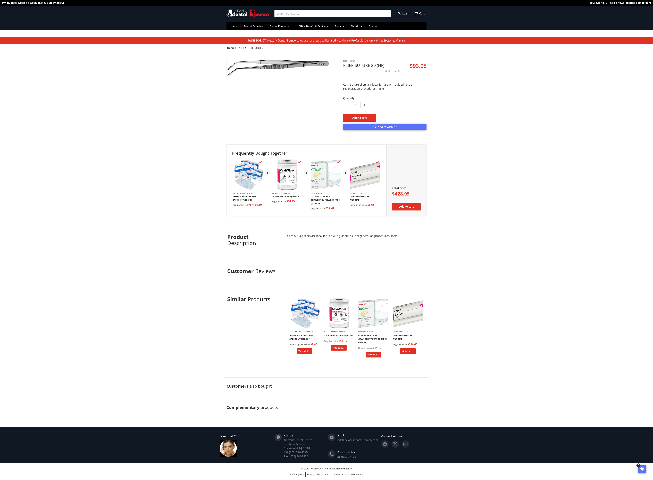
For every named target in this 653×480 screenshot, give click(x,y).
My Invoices (9, 2)
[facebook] (385, 444)
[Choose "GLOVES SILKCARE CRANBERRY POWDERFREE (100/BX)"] (338, 162)
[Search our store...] (387, 13)
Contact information (352, 474)
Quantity (349, 98)
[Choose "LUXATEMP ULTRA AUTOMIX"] (377, 162)
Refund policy (297, 474)
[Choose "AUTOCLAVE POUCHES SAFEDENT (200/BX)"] (260, 162)
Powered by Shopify (342, 468)
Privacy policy (314, 474)
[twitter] (395, 444)
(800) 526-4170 (598, 2)
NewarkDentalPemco (320, 468)
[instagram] (405, 444)
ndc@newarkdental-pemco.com (630, 2)
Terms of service (331, 474)
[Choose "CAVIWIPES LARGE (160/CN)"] (299, 162)
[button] (384, 127)
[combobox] (332, 13)
